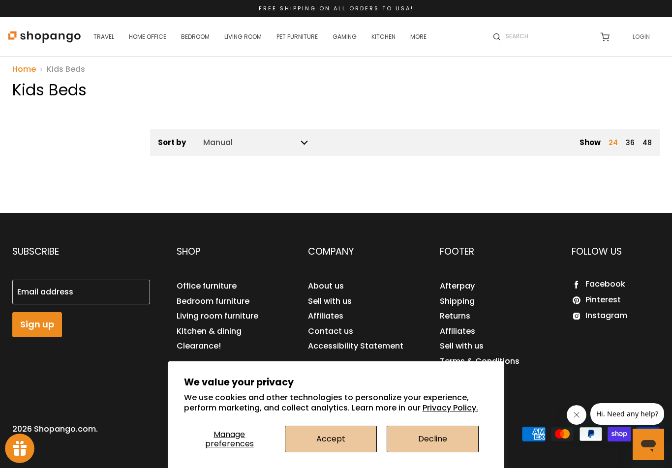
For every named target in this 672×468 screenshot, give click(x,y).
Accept (330, 438)
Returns (455, 316)
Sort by (172, 142)
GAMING (345, 36)
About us (326, 286)
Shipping (457, 301)
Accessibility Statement (355, 345)
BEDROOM (195, 36)
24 (613, 142)
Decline (432, 438)
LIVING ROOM (243, 36)
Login (641, 36)
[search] (546, 36)
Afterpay (457, 286)
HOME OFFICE (147, 36)
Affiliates (325, 316)
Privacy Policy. (450, 407)
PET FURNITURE (297, 36)
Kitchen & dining (209, 331)
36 (630, 142)
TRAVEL (103, 36)
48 (647, 142)
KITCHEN (383, 36)
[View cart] (604, 37)
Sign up (37, 324)
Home (24, 69)
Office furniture (207, 286)
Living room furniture (217, 316)
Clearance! (199, 345)
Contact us (330, 331)
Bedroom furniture (213, 301)
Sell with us (330, 301)
